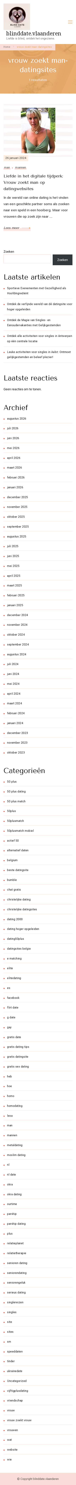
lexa (10, 1115)
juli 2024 (13, 664)
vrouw (11, 1410)
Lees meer (12, 228)
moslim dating (16, 1155)
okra (10, 1184)
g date (11, 1017)
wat (9, 1439)
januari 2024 (15, 723)
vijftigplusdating (17, 1390)
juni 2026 (13, 438)
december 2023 (17, 733)
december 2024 (17, 615)
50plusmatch (15, 821)
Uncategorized (17, 1381)
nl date (11, 1174)
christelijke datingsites (22, 909)
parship (12, 1214)
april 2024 (13, 693)
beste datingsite (17, 870)
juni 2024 (13, 674)
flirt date (12, 1007)
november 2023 (17, 742)
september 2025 (18, 526)
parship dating (16, 1223)
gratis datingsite (17, 1056)
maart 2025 (14, 585)
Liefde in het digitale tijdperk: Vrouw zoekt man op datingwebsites (33, 182)
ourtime (12, 1204)
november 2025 (17, 507)
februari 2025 (16, 595)
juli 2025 (13, 546)
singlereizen (15, 1302)
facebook (13, 998)
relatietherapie (16, 1253)
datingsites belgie (19, 948)
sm (9, 1341)
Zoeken (9, 251)
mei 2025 (13, 566)
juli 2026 (13, 428)
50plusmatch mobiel (20, 830)
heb (9, 1076)
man (7, 167)
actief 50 (13, 840)
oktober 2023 (16, 752)
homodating (14, 1106)
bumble (12, 880)
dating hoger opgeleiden (23, 929)
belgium (12, 860)
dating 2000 (15, 919)
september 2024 (18, 644)
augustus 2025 (16, 536)
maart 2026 (14, 467)
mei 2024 (13, 683)
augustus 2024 (16, 654)
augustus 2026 (16, 418)
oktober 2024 (16, 634)
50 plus (12, 781)
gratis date (14, 1037)
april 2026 (13, 458)
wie (9, 1459)
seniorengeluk (16, 1282)
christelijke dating (19, 899)
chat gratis (14, 889)
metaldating (15, 1145)
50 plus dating (16, 791)
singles (12, 1312)
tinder (11, 1361)
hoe (9, 1086)
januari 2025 (15, 605)
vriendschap (15, 1400)
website (12, 1449)
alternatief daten (18, 850)
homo (10, 1096)
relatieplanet (15, 1243)
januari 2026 (15, 487)
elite (10, 968)
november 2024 (17, 624)
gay (9, 1027)
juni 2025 (13, 556)
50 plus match (16, 801)
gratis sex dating (18, 1066)
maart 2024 (14, 703)
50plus (11, 811)
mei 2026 (13, 448)
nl (8, 1164)
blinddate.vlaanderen (33, 33)
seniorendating (17, 1273)
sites (10, 1331)
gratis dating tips (18, 1047)
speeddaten (15, 1351)
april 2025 (13, 575)
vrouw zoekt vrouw (19, 1420)
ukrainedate (14, 1371)
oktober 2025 (16, 516)
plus (10, 1233)
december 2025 (17, 497)
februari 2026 (16, 477)
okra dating (14, 1194)
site (9, 1322)
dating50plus (15, 938)
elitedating (14, 978)
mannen (20, 167)
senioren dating (17, 1263)
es (8, 988)
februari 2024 (16, 713)
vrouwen (12, 1430)
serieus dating (16, 1292)
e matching (14, 958)
